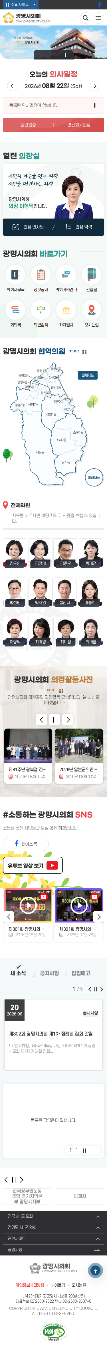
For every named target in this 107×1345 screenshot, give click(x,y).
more (73, 351)
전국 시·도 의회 (20, 1216)
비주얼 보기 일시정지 (66, 55)
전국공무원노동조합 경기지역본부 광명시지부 (27, 1197)
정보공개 (41, 289)
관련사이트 (17, 1238)
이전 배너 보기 (6, 1179)
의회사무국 (16, 289)
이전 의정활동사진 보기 (41, 719)
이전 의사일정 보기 (12, 86)
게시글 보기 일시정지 (95, 989)
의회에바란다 (66, 289)
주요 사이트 (20, 5)
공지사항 (49, 974)
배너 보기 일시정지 (14, 1179)
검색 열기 (85, 18)
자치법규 (66, 325)
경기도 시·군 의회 (22, 1227)
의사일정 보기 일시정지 (95, 105)
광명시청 (15, 1249)
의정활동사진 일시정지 (54, 719)
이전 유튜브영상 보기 (8, 917)
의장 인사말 (33, 227)
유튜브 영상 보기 (25, 865)
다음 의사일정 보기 (95, 86)
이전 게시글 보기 (90, 989)
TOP (95, 1270)
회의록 (15, 325)
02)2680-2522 (42, 1301)
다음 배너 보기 (21, 1179)
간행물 (91, 289)
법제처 (80, 1196)
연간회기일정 (78, 125)
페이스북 (99, 4)
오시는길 (91, 325)
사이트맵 (58, 1285)
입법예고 (80, 974)
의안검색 (41, 325)
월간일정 (28, 125)
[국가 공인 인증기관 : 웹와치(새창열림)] (53, 1332)
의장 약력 (83, 227)
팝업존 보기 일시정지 (84, 1150)
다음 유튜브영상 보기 (98, 917)
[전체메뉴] (98, 18)
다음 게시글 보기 (101, 989)
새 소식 (18, 974)
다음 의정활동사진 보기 (67, 719)
